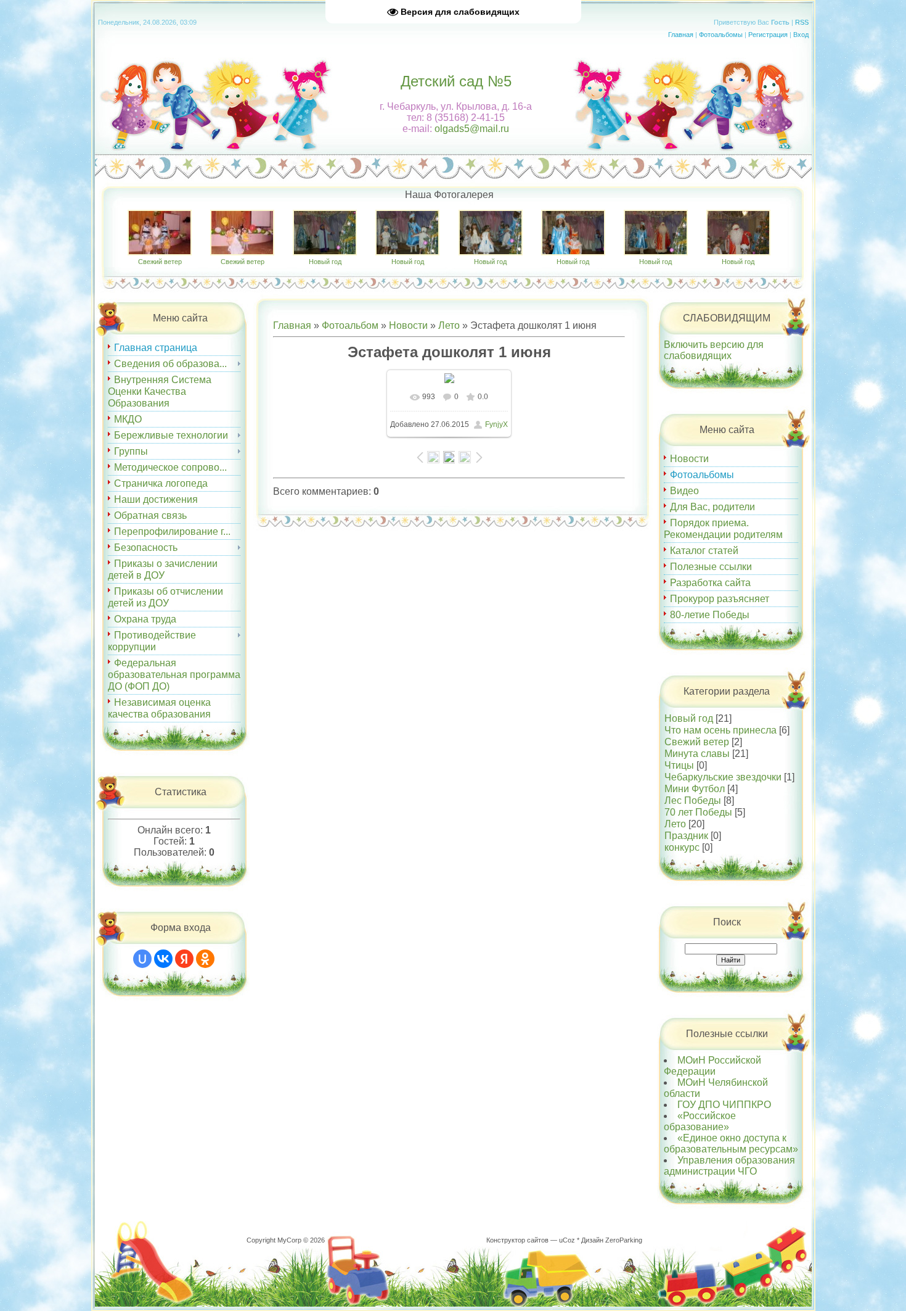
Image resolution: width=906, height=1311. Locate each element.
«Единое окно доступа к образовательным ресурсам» (731, 1143)
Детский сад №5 (456, 81)
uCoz (567, 1240)
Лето (449, 325)
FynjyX (496, 424)
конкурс (682, 847)
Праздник (686, 835)
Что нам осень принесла (720, 730)
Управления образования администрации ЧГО (729, 1166)
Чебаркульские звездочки (723, 777)
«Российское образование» (700, 1121)
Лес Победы (692, 800)
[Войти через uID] (142, 958)
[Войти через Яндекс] (184, 958)
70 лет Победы (698, 812)
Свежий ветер (160, 261)
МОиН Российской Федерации (712, 1066)
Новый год (325, 261)
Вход (801, 34)
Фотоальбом (350, 325)
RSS (802, 22)
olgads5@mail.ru (472, 128)
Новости (408, 325)
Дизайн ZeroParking (611, 1240)
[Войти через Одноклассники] (205, 958)
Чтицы (679, 765)
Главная (680, 34)
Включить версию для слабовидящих (714, 350)
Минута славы (697, 753)
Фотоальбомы (721, 34)
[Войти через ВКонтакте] (163, 958)
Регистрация (768, 34)
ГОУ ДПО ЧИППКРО (724, 1104)
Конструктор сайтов (517, 1240)
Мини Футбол (694, 789)
